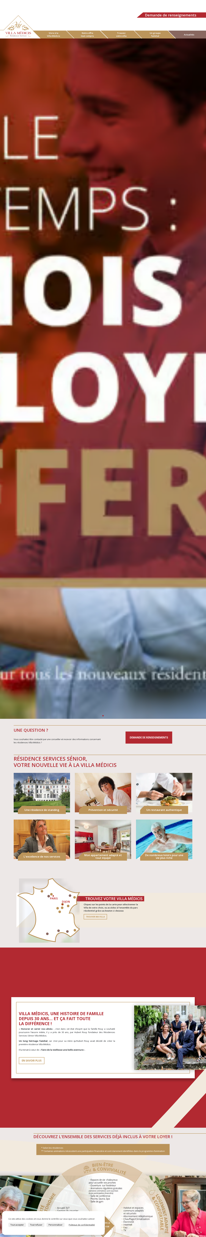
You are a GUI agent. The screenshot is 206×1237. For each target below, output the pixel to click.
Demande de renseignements (170, 15)
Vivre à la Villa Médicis (53, 34)
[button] (202, 378)
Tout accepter (17, 1224)
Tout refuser (36, 1224)
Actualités (189, 34)
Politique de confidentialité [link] (82, 1224)
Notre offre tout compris (87, 34)
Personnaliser (55, 1224)
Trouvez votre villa (121, 34)
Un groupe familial (155, 34)
